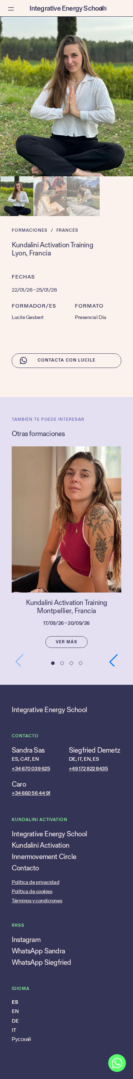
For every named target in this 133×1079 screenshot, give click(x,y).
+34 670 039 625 (31, 768)
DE (15, 1021)
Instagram (26, 940)
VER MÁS (66, 642)
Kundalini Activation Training (66, 603)
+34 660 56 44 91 (31, 793)
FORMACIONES (30, 230)
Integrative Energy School (66, 8)
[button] (53, 663)
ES (15, 1002)
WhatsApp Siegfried (41, 962)
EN (15, 1011)
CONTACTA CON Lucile (66, 360)
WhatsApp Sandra (38, 951)
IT (14, 1030)
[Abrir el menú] (11, 9)
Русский (21, 1039)
